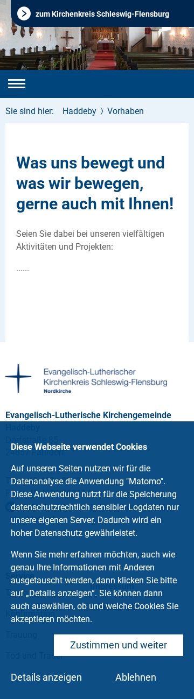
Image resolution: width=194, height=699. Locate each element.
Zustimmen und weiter (118, 645)
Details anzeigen (46, 677)
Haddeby (79, 111)
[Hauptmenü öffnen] (16, 84)
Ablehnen (135, 677)
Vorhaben (125, 111)
